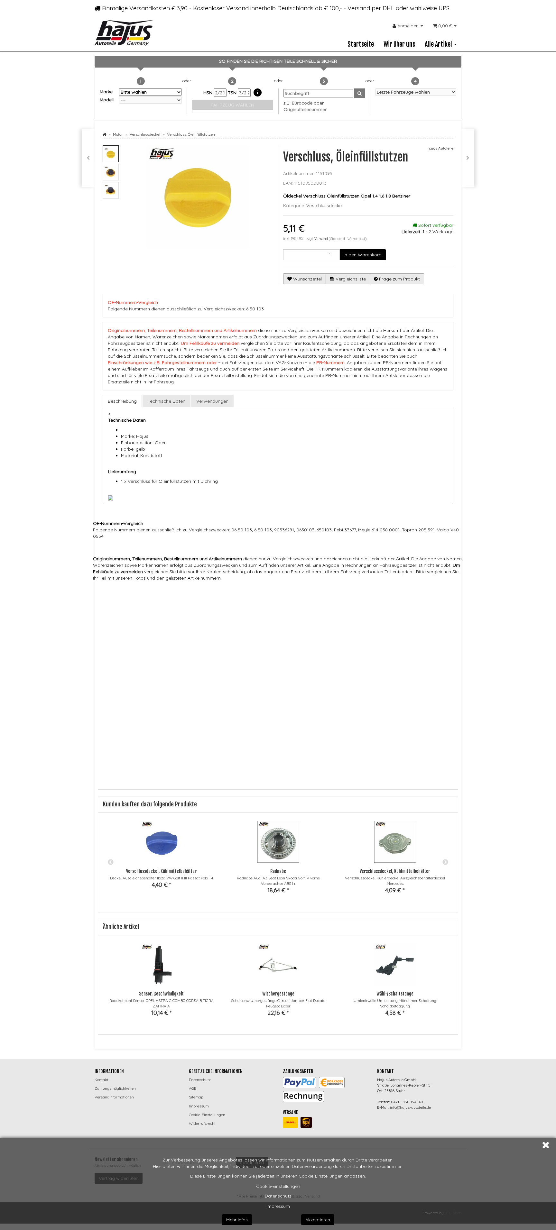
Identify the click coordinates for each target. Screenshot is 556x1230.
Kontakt (101, 1079)
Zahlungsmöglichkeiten (115, 1088)
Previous (110, 862)
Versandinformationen (114, 1097)
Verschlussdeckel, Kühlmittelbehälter (161, 871)
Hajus (201, 591)
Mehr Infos (237, 1220)
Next (445, 862)
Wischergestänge (278, 993)
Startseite (361, 44)
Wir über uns (399, 44)
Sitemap (196, 1097)
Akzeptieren (317, 1220)
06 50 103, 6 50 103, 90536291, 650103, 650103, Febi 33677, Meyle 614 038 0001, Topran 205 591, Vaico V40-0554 (292, 603)
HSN (208, 93)
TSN (233, 93)
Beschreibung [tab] (122, 401)
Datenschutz (278, 1196)
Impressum (278, 1206)
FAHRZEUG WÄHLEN (232, 105)
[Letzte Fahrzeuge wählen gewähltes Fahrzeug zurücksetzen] (416, 92)
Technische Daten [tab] (166, 401)
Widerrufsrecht (202, 1123)
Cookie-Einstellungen (278, 1186)
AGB (192, 1088)
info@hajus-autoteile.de (410, 1107)
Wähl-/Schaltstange (394, 993)
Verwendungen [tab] (212, 401)
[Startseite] (104, 134)
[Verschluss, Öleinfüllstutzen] (467, 158)
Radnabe (278, 871)
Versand (321, 238)
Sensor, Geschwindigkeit (161, 993)
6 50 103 (202, 603)
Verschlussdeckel (324, 205)
